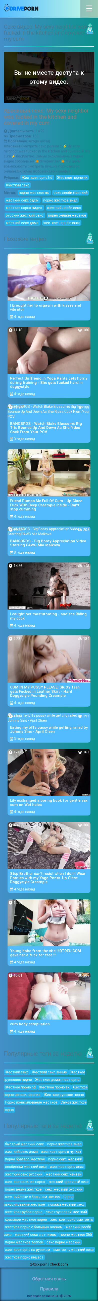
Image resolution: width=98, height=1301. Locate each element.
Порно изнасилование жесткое (31, 1102)
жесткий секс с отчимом (36, 1235)
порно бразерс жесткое (25, 1159)
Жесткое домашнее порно (57, 1080)
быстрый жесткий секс (25, 1144)
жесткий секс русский (24, 1174)
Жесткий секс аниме (50, 1072)
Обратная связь (49, 1278)
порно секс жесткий (65, 1159)
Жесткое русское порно (64, 1095)
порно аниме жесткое (23, 1189)
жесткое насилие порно (25, 1182)
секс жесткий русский (63, 1189)
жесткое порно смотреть (71, 1219)
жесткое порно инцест (24, 1257)
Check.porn (59, 1264)
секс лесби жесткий (70, 193)
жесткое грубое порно (24, 1212)
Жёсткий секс (17, 185)
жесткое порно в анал (61, 223)
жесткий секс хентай (63, 1174)
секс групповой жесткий (66, 1212)
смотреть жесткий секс (73, 1250)
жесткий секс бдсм (22, 200)
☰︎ (91, 11)
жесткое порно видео (24, 208)
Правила (49, 1288)
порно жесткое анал (60, 200)
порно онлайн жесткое (67, 215)
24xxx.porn (38, 1264)
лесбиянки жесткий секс (26, 1167)
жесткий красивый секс (68, 1182)
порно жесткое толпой (24, 1242)
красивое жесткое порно (26, 1219)
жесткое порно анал (67, 1167)
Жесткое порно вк (72, 178)
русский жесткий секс (25, 215)
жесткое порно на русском (28, 1250)
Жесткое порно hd (37, 178)
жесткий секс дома (22, 223)
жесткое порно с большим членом (34, 1227)
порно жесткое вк (34, 193)
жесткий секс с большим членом (33, 1197)
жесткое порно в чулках (61, 1152)
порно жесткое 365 (76, 1235)
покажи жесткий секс (66, 1204)
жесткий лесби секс (64, 208)
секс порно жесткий (63, 1242)
